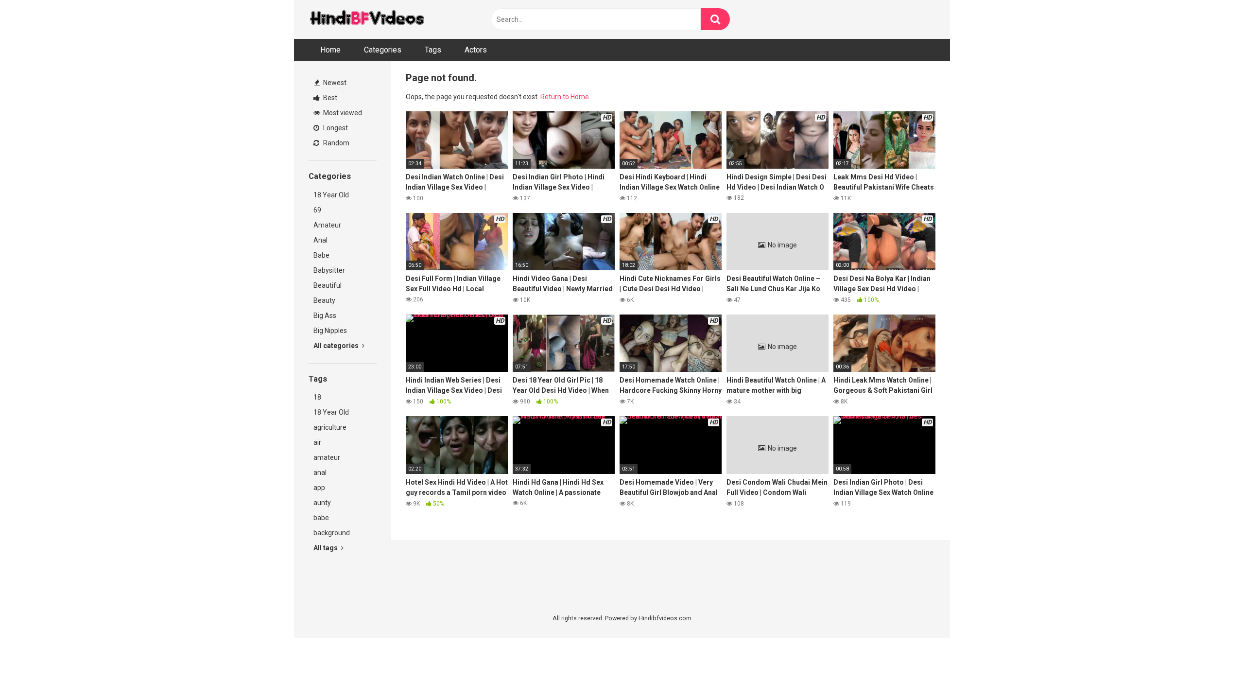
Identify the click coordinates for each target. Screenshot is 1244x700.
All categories (336, 346)
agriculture (329, 427)
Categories (382, 49)
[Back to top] (1211, 671)
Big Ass (324, 315)
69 (317, 210)
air (317, 442)
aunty (322, 503)
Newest (334, 83)
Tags (433, 49)
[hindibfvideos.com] (367, 20)
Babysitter (329, 270)
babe (321, 518)
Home (330, 49)
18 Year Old (331, 195)
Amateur (327, 225)
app (319, 487)
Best (329, 98)
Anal (320, 240)
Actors (476, 49)
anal (320, 472)
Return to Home (564, 97)
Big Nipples (330, 330)
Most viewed (342, 113)
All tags (326, 548)
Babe (321, 255)
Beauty (324, 300)
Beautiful (327, 285)
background (331, 533)
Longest (335, 128)
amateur (326, 457)
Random (335, 143)
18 (317, 397)
